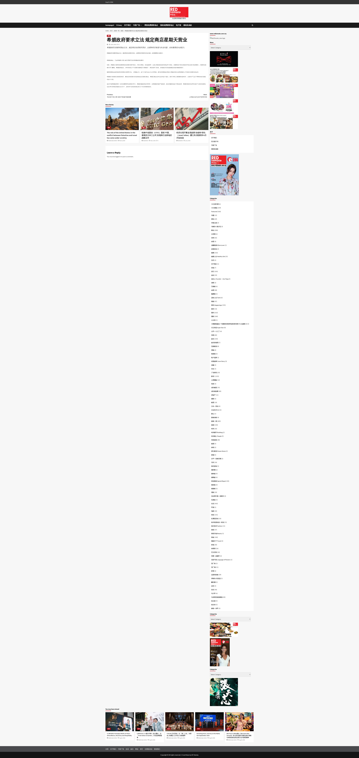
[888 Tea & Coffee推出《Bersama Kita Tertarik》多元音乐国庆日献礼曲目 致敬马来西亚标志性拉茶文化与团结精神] (239, 721)
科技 (212, 515)
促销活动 (214, 249)
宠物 (212, 350)
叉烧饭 (213, 286)
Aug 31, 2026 (122, 738)
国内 (212, 312)
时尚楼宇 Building (217, 432)
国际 (109, 36)
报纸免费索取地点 (167, 25)
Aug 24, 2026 (212, 738)
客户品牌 (214, 357)
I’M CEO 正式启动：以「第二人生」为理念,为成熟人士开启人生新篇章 (179, 735)
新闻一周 (214, 421)
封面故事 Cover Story (218, 361)
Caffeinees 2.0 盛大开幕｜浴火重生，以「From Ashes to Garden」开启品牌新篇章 (149, 736)
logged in (118, 156)
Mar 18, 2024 (122, 141)
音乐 (212, 589)
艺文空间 (214, 552)
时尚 (212, 428)
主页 (106, 749)
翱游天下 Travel (216, 541)
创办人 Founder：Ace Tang (219, 279)
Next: (198, 96)
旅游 (212, 425)
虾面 (212, 571)
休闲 (212, 238)
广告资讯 (214, 372)
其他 (212, 268)
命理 (212, 290)
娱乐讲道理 (214, 342)
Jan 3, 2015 (187, 141)
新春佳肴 (214, 417)
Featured (214, 211)
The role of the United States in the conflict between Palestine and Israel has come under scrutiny (122, 135)
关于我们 (127, 25)
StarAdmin (145, 141)
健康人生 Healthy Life (218, 256)
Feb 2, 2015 (153, 141)
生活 (212, 503)
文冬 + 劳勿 (214, 406)
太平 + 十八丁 (215, 331)
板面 (212, 443)
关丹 (212, 260)
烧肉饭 (213, 473)
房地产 (213, 395)
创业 (212, 275)
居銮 (212, 365)
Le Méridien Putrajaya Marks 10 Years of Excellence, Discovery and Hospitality (119, 735)
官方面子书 (214, 141)
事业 (212, 230)
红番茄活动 (214, 518)
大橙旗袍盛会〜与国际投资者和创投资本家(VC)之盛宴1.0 (229, 324)
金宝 (212, 586)
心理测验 (214, 380)
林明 (212, 447)
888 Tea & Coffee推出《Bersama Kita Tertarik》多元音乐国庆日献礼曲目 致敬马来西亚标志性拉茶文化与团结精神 (239, 736)
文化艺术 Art (215, 410)
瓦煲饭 (213, 500)
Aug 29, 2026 (152, 740)
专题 (212, 215)
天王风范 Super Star (217, 327)
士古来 (213, 320)
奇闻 (212, 335)
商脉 (212, 301)
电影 (212, 511)
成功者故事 (214, 391)
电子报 (178, 25)
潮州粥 (213, 470)
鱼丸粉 (213, 601)
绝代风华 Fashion (216, 526)
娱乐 (212, 339)
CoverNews (185, 755)
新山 (212, 414)
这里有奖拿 (214, 574)
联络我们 (157, 749)
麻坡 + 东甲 (214, 608)
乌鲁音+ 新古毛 (216, 226)
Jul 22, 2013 (113, 44)
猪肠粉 (213, 488)
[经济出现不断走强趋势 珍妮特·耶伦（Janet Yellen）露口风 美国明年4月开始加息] (191, 119)
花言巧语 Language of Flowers (220, 560)
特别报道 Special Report (218, 481)
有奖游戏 (214, 440)
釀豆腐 (213, 582)
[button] (252, 25)
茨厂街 (213, 563)
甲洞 (212, 507)
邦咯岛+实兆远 (216, 578)
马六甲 (213, 593)
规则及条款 (187, 25)
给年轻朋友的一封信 (217, 522)
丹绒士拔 (214, 223)
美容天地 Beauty (216, 533)
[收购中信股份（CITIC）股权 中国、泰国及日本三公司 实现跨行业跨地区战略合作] (157, 119)
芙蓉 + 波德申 (215, 556)
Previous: (119, 96)
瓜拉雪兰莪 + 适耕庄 (217, 496)
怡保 (212, 384)
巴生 (212, 369)
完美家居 (214, 346)
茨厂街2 (213, 567)
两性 (212, 219)
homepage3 (109, 25)
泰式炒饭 (214, 466)
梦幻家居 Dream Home (218, 451)
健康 (212, 253)
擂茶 (212, 399)
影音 (212, 376)
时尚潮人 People (216, 436)
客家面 (213, 354)
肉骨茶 (213, 548)
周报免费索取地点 (151, 25)
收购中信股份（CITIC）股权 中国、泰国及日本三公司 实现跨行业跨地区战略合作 (157, 135)
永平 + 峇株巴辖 (216, 458)
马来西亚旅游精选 (217, 597)
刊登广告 (136, 25)
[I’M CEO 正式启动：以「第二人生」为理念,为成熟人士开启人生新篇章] (179, 721)
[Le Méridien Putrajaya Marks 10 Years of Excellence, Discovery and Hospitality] (119, 721)
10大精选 (214, 208)
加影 (212, 282)
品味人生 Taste (216, 297)
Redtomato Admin (112, 141)
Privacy (119, 25)
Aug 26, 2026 (182, 738)
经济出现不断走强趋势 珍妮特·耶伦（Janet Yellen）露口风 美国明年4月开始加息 (191, 135)
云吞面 (213, 234)
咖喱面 (213, 294)
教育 (212, 402)
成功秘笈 (214, 387)
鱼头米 (213, 604)
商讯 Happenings (216, 305)
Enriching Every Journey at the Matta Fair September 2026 (208, 735)
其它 (212, 271)
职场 (212, 545)
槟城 (212, 455)
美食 (212, 537)
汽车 (212, 462)
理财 (212, 492)
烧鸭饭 (213, 477)
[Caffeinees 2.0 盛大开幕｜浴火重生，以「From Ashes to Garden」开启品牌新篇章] (149, 721)
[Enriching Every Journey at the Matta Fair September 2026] (209, 721)
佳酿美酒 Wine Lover (218, 245)
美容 (212, 530)
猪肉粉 (213, 485)
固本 (212, 309)
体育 (212, 241)
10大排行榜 (215, 204)
